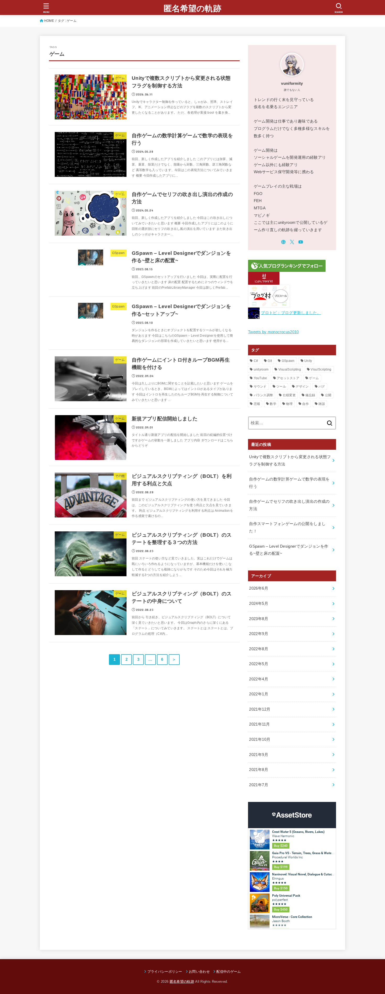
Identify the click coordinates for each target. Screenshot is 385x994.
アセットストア (288, 378)
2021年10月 (259, 739)
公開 (328, 395)
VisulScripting (321, 369)
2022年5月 (258, 664)
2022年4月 (258, 679)
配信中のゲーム (228, 972)
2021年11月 (259, 724)
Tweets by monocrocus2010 (273, 332)
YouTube (260, 378)
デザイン (302, 386)
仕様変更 (289, 395)
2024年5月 (258, 603)
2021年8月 (258, 770)
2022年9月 (258, 634)
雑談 (321, 404)
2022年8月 (258, 649)
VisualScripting (289, 369)
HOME (49, 20)
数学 (273, 404)
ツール (281, 386)
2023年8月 (258, 619)
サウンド (260, 386)
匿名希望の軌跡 (192, 8)
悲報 (257, 404)
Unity (308, 361)
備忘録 (310, 395)
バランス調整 (263, 395)
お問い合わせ (199, 972)
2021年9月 (258, 755)
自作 (305, 404)
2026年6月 (258, 588)
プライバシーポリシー (164, 972)
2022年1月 (258, 694)
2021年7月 (258, 785)
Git (270, 361)
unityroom (261, 369)
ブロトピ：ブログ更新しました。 (291, 313)
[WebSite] (283, 242)
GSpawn (288, 361)
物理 (289, 404)
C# (256, 361)
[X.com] (292, 242)
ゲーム (314, 378)
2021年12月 (259, 709)
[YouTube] (300, 242)
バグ (321, 386)
